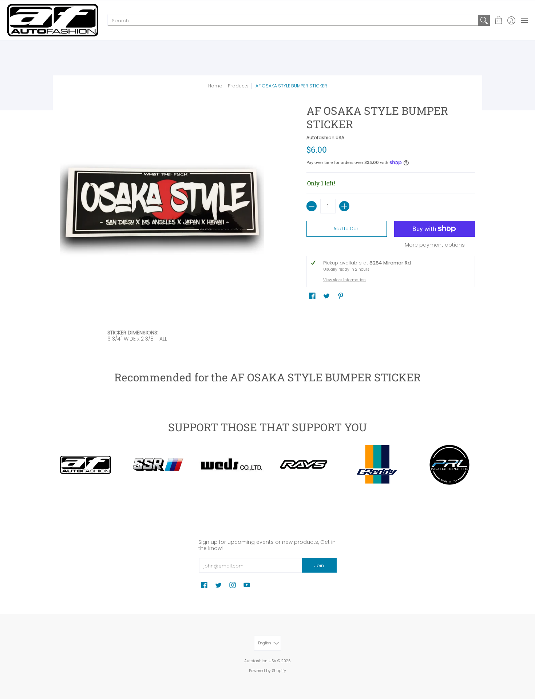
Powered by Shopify (267, 671)
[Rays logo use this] (304, 465)
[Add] (344, 206)
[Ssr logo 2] (158, 465)
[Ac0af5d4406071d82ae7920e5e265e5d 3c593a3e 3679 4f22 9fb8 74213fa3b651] (231, 464)
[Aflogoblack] (85, 465)
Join (319, 565)
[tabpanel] (267, 337)
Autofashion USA (325, 137)
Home (215, 86)
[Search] (484, 20)
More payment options (435, 245)
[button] (498, 20)
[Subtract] (311, 206)
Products (238, 86)
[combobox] (293, 20)
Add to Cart (346, 228)
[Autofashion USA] (52, 20)
